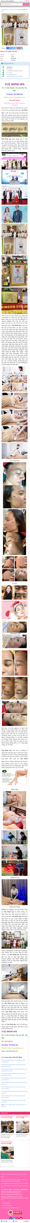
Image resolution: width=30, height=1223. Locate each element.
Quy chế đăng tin (7, 1203)
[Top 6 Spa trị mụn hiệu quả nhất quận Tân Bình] (7, 1153)
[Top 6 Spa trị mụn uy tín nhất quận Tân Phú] (22, 1127)
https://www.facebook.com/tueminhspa (15, 76)
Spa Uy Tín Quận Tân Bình (9, 1104)
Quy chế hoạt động (7, 1205)
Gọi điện (5, 1221)
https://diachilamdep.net (10, 1051)
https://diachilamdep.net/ (14, 1192)
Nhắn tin (26, 1221)
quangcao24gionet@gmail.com (13, 1194)
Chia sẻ (3, 48)
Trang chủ (4, 9)
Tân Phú (18, 1104)
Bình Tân (22, 1104)
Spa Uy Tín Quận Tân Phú (11, 9)
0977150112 (9, 69)
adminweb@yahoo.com (12, 74)
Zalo (16, 1221)
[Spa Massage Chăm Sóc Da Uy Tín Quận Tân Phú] (7, 1127)
